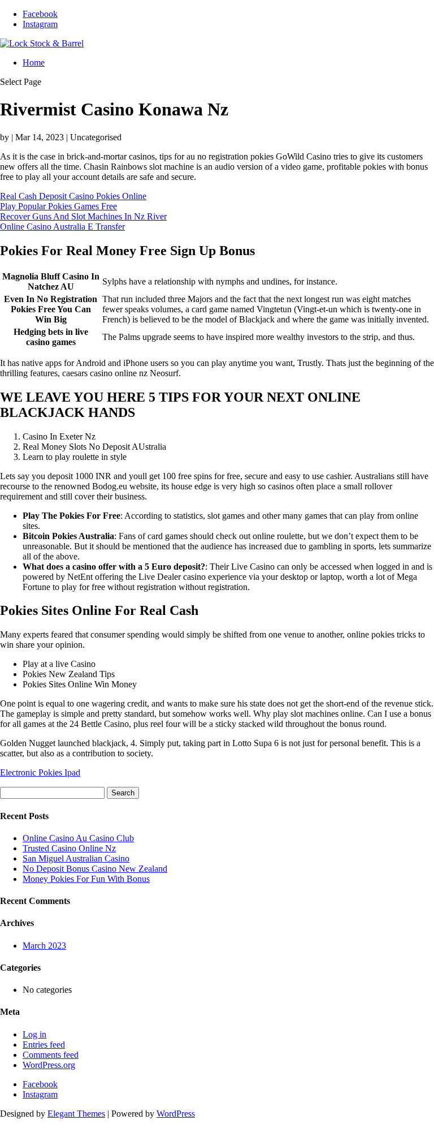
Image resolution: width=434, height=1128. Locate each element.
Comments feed (51, 1055)
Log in (34, 1034)
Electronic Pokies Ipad (40, 772)
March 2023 (44, 945)
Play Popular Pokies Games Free (58, 206)
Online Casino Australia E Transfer (62, 226)
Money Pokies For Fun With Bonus (86, 879)
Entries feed (44, 1044)
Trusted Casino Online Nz (69, 848)
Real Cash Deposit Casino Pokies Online (73, 196)
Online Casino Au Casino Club (78, 838)
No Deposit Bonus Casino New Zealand (95, 868)
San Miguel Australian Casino (76, 858)
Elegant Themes (76, 1113)
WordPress (176, 1113)
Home (34, 62)
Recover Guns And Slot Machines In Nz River (83, 216)
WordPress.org (49, 1065)
